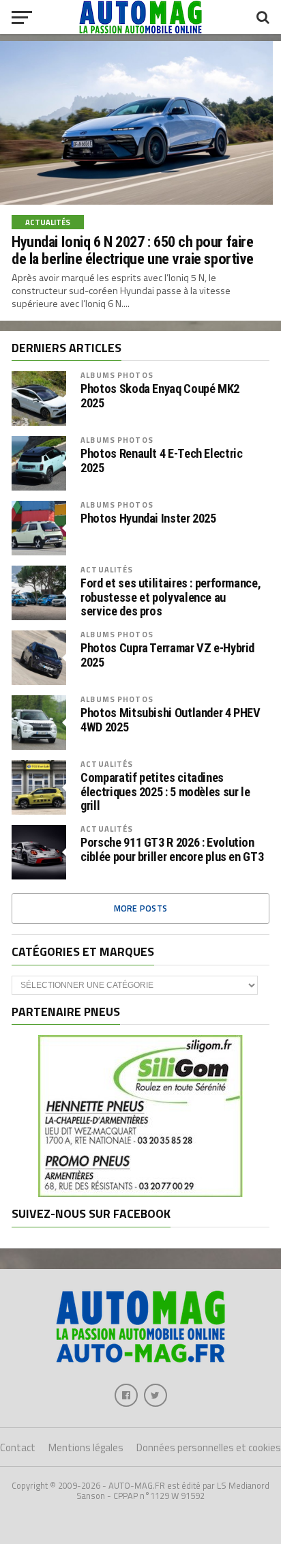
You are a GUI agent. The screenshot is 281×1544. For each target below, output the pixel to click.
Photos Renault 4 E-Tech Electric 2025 (161, 460)
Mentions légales (85, 1447)
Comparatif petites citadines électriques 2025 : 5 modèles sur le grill (165, 791)
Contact (17, 1447)
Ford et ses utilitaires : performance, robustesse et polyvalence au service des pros (170, 597)
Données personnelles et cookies (208, 1447)
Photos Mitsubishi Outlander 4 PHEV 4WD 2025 (170, 719)
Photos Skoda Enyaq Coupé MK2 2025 (159, 395)
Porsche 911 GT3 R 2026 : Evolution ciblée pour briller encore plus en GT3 (171, 849)
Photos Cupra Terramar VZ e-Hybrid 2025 (167, 655)
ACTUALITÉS (106, 569)
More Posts (141, 908)
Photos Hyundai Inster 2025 (148, 518)
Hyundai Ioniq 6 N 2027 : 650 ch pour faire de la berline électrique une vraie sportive (133, 250)
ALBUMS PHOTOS (116, 375)
